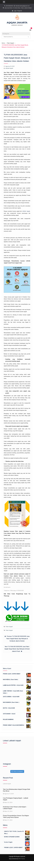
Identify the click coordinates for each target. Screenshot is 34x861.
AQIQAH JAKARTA (17, 22)
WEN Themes (21, 858)
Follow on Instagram (18, 771)
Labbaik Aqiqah (9, 68)
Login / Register (18, 10)
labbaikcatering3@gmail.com (23, 5)
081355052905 (9, 5)
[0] (30, 30)
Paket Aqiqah (9, 626)
